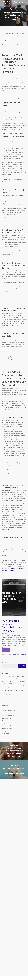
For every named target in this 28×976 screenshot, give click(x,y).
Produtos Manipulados (7, 726)
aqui (8, 529)
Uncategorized (5, 731)
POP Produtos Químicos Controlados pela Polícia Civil (12, 625)
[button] (25, 2)
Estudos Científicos (6, 708)
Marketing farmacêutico (8, 720)
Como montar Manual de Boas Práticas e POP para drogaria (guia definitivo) (13, 677)
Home (3, 576)
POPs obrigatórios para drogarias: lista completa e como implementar (14, 682)
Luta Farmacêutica (6, 718)
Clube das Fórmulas (7, 705)
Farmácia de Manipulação (8, 710)
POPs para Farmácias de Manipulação (16, 654)
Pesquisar (4, 662)
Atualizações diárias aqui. (8, 574)
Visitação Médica (6, 733)
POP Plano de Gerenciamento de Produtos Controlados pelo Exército (12, 694)
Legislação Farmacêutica (14, 9)
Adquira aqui (6, 650)
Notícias (4, 723)
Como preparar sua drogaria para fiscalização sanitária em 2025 (13, 686)
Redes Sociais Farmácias (8, 728)
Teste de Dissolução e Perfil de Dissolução (12, 690)
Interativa (4, 713)
